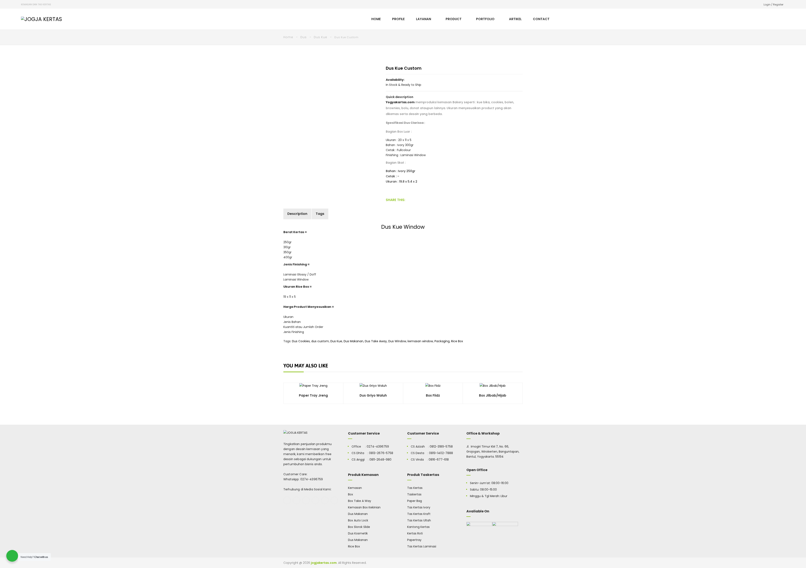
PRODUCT (454, 19)
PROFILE (398, 19)
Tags (320, 213)
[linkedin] (334, 500)
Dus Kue (320, 37)
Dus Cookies (301, 341)
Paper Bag (414, 501)
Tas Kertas (415, 488)
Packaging (442, 341)
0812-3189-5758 (441, 446)
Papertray (414, 540)
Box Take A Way (359, 501)
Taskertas (414, 494)
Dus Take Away (376, 341)
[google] (306, 500)
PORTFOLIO (485, 19)
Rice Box (457, 341)
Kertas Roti (415, 533)
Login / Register (773, 4)
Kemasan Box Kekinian (364, 507)
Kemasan (355, 488)
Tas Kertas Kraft (418, 514)
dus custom (320, 341)
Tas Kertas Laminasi (421, 546)
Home (288, 37)
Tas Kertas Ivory (418, 507)
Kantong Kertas (418, 527)
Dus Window (397, 341)
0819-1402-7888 (441, 453)
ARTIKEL (515, 19)
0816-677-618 (439, 459)
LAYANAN (423, 19)
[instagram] (315, 500)
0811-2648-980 (380, 459)
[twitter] (296, 500)
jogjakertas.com (324, 563)
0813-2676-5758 (381, 453)
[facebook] (287, 500)
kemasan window (420, 341)
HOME (376, 19)
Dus (303, 37)
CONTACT (541, 19)
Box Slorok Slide (359, 527)
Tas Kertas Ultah (419, 520)
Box (350, 494)
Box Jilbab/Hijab (492, 395)
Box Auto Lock (358, 520)
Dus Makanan (353, 341)
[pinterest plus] (324, 500)
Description (297, 213)
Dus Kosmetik (358, 533)
